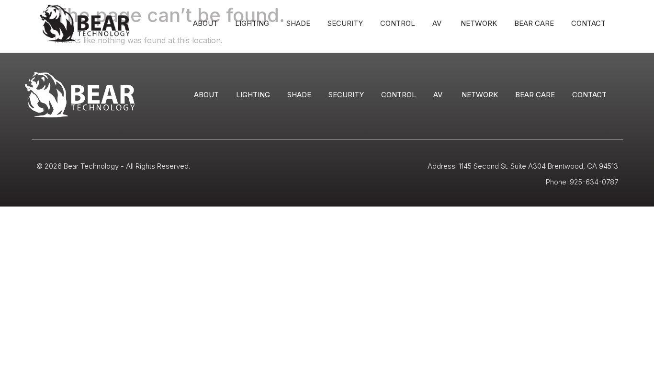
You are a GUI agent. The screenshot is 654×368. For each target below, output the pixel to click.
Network (479, 23)
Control (397, 23)
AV (437, 23)
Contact (588, 23)
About (205, 23)
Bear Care (534, 23)
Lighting (252, 23)
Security (345, 23)
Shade (298, 23)
